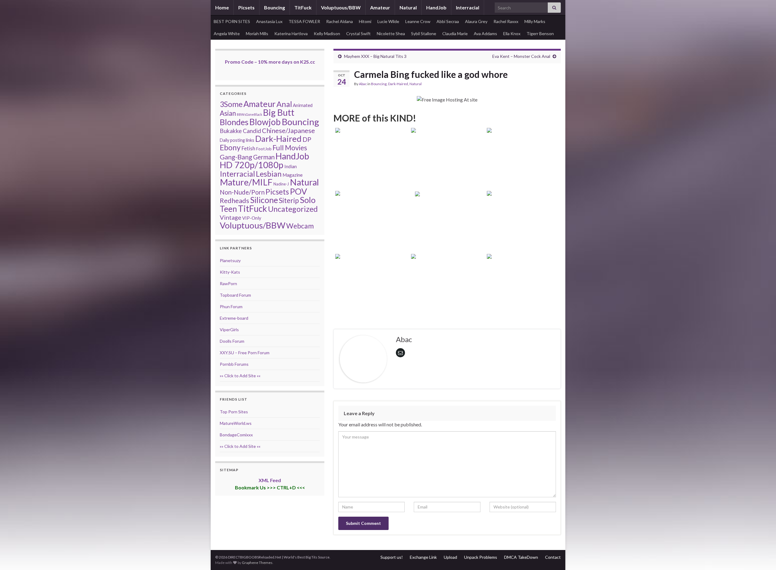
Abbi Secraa (447, 21)
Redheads (234, 200)
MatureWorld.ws (236, 423)
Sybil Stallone (423, 33)
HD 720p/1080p (251, 165)
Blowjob (265, 122)
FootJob (264, 148)
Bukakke (231, 130)
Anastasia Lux (269, 21)
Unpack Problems (480, 557)
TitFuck (303, 7)
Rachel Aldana (339, 21)
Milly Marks (534, 21)
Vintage (230, 217)
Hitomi (365, 21)
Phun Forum (231, 306)
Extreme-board (234, 318)
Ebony (230, 147)
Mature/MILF (246, 182)
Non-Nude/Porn (242, 192)
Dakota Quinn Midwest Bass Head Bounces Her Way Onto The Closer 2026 (371, 294)
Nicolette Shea (391, 33)
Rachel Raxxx (505, 21)
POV (298, 191)
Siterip (289, 200)
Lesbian (269, 173)
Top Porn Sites (234, 411)
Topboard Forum (235, 295)
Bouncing (274, 7)
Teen (228, 209)
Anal (284, 103)
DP (307, 139)
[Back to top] (762, 556)
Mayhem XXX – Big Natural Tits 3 (375, 56)
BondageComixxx (236, 434)
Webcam (300, 226)
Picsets (246, 7)
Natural (408, 7)
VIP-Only (251, 218)
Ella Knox (511, 33)
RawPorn (228, 283)
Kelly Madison (327, 33)
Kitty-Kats (230, 272)
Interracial (467, 7)
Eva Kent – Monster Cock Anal (521, 56)
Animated (303, 105)
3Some (231, 103)
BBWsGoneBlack (249, 114)
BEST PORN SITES (232, 21)
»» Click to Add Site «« (240, 375)
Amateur (380, 7)
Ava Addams (485, 33)
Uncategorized (293, 208)
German (264, 157)
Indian (290, 166)
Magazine (293, 175)
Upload (450, 557)
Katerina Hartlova (291, 33)
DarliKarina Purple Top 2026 (447, 239)
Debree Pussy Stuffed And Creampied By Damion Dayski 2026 (371, 231)
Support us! (391, 557)
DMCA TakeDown (521, 557)
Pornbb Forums (234, 364)
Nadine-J (281, 184)
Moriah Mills (257, 33)
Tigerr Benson (540, 33)
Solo (308, 200)
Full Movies (290, 147)
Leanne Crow (417, 21)
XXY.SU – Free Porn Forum (244, 352)
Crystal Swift (358, 33)
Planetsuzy (230, 260)
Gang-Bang (236, 157)
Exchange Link (423, 557)
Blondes (234, 122)
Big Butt (278, 112)
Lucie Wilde (388, 21)
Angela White (227, 33)
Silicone (264, 200)
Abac (363, 84)
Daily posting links (237, 140)
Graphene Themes (257, 562)
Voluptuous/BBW (341, 7)
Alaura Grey (476, 21)
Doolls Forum (232, 341)
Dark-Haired (398, 84)
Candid (252, 130)
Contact (553, 557)
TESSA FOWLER (304, 21)
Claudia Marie (455, 33)
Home (222, 7)
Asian (228, 113)
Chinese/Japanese (288, 130)
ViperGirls (229, 329)
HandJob (436, 7)
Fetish (248, 148)
